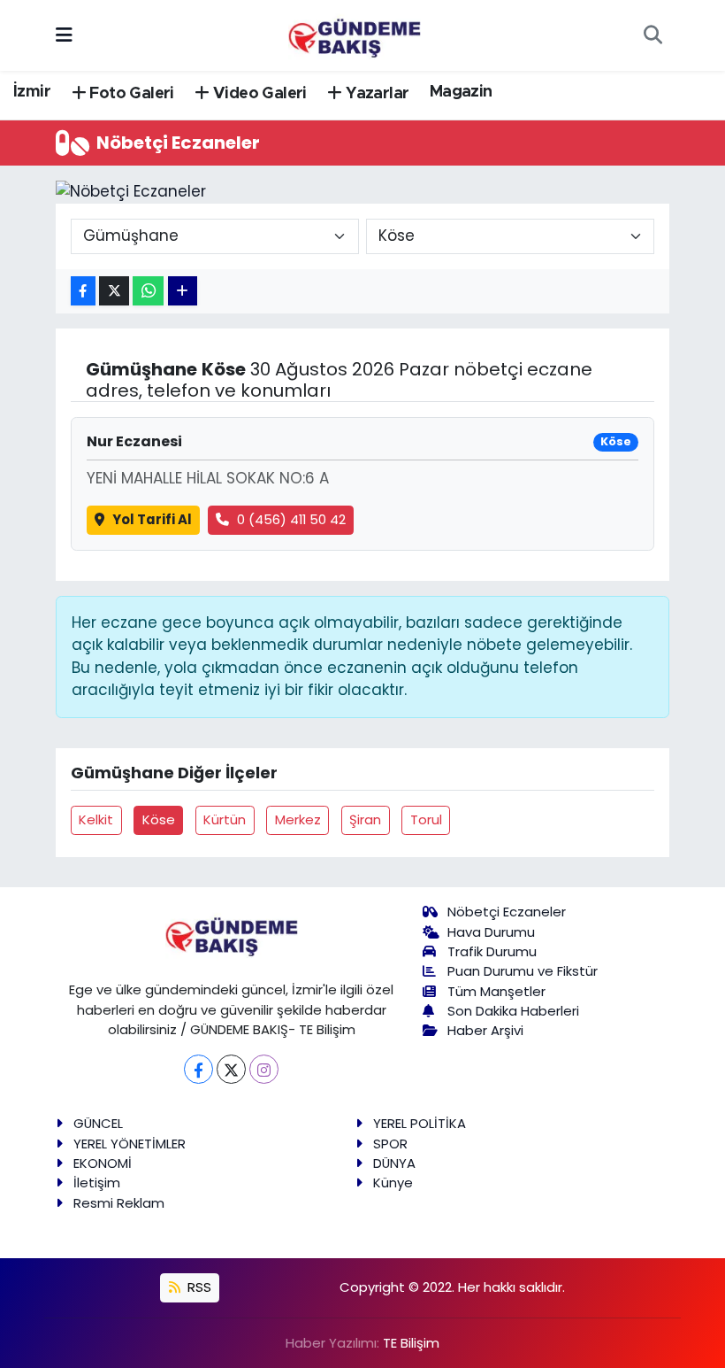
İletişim (96, 1182)
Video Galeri (258, 94)
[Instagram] (264, 1069)
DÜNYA (394, 1163)
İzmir (31, 92)
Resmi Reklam (118, 1203)
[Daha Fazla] (182, 290)
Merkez (298, 819)
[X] (231, 1069)
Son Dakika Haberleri (513, 1010)
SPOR (390, 1143)
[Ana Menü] (64, 34)
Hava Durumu (491, 932)
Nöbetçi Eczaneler (506, 911)
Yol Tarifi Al (152, 519)
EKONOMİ (102, 1163)
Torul (426, 819)
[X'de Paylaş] (114, 290)
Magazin (461, 92)
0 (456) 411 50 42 (291, 519)
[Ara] (652, 35)
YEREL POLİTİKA (419, 1123)
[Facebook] (198, 1069)
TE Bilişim (411, 1342)
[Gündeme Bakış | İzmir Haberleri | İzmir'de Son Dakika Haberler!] (354, 33)
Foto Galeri (130, 94)
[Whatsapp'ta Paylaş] (148, 290)
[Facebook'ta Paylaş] (83, 290)
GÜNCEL (98, 1123)
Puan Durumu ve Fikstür (522, 971)
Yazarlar (375, 94)
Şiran (365, 819)
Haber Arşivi (485, 1030)
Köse (158, 819)
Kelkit (96, 819)
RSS (197, 1287)
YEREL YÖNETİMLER (129, 1143)
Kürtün (224, 819)
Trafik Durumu (492, 951)
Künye (393, 1182)
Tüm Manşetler (496, 991)
